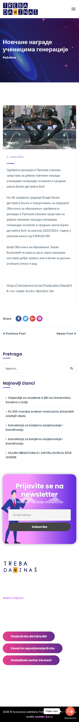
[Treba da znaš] (24, 9)
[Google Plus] (32, 319)
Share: (7, 319)
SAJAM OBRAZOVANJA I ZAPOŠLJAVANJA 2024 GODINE (39, 455)
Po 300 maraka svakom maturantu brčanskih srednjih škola (40, 414)
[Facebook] (18, 319)
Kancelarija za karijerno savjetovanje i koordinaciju (34, 427)
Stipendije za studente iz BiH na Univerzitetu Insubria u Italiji (38, 400)
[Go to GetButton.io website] (70, 718)
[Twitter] (25, 319)
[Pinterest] (39, 319)
